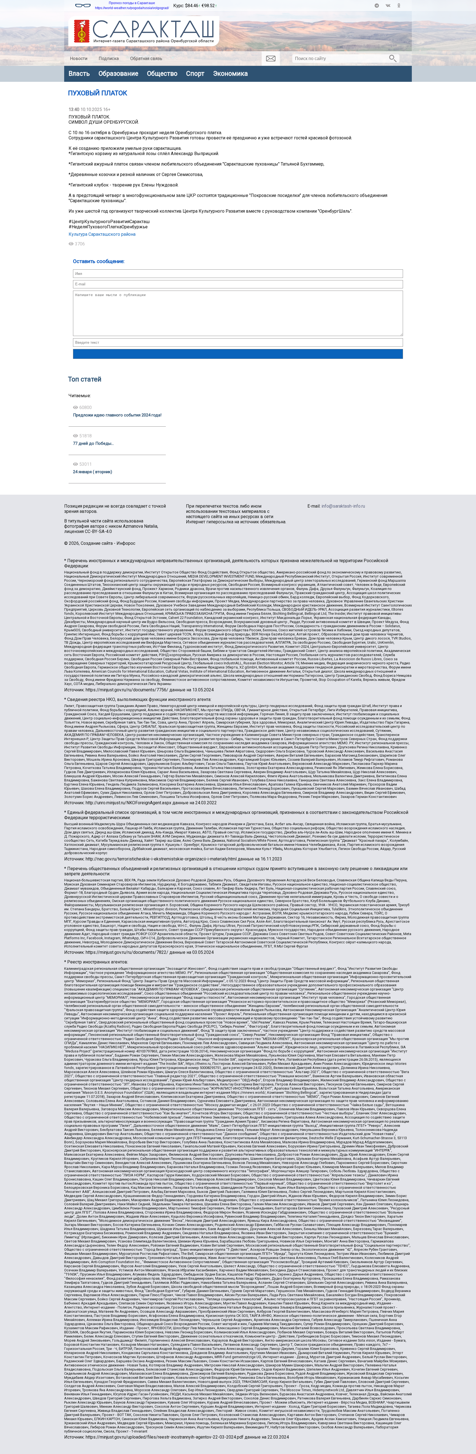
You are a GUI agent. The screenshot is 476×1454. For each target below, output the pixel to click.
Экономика (230, 73)
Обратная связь (146, 58)
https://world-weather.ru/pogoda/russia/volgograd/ (132, 8)
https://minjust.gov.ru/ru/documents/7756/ (127, 689)
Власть (79, 73)
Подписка (109, 58)
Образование (118, 73)
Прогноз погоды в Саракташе (132, 3)
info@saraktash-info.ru (343, 506)
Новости (78, 58)
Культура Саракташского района (102, 234)
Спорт (195, 73)
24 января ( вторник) (92, 471)
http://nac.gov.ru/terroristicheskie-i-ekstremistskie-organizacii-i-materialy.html (161, 859)
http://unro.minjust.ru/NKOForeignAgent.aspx (128, 802)
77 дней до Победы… (93, 443)
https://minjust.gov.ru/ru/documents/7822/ (127, 952)
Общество (162, 73)
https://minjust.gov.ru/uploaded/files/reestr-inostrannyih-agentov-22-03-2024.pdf (165, 1437)
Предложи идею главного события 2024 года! (117, 415)
